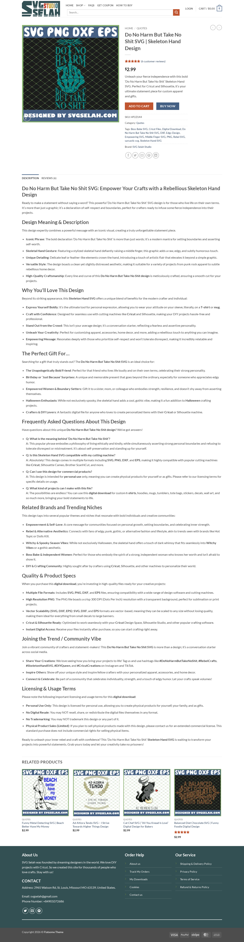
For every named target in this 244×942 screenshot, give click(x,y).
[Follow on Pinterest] (39, 911)
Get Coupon (105, 5)
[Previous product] (219, 27)
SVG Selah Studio (141, 146)
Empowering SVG (134, 136)
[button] (189, 8)
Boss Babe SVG (139, 129)
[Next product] (213, 27)
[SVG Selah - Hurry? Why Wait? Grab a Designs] (41, 8)
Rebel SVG (179, 136)
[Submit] (176, 12)
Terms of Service (189, 879)
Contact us (136, 894)
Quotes (142, 28)
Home (129, 28)
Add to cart (139, 106)
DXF (162, 132)
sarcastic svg (132, 140)
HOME (69, 5)
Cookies (134, 887)
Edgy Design (173, 132)
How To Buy (124, 5)
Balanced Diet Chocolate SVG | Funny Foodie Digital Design (196, 824)
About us (135, 863)
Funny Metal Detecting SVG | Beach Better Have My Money (43, 824)
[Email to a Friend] (142, 155)
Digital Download (171, 129)
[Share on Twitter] (135, 155)
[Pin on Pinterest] (149, 155)
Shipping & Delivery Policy (196, 863)
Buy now (167, 106)
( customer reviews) (153, 61)
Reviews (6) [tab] (49, 178)
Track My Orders (139, 871)
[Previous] (22, 807)
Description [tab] (30, 178)
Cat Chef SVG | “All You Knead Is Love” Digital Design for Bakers (145, 824)
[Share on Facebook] (128, 155)
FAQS (91, 5)
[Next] (221, 807)
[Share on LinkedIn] (156, 155)
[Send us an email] (32, 911)
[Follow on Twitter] (25, 911)
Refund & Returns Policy (194, 887)
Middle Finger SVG (155, 136)
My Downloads (139, 879)
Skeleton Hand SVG (151, 140)
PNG (169, 136)
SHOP (79, 5)
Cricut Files (155, 129)
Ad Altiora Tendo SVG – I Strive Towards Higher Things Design (91, 824)
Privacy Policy (188, 871)
